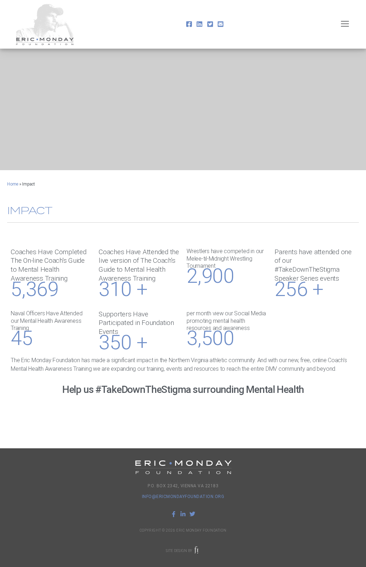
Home (12, 184)
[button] (345, 24)
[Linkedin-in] (183, 514)
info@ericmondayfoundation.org (183, 496)
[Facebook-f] (174, 514)
